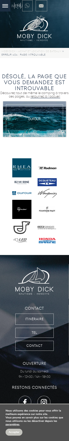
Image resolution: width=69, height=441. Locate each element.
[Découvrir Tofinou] (21, 210)
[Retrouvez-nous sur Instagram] (43, 402)
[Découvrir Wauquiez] (47, 193)
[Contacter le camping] (41, 5)
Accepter (14, 432)
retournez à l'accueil (45, 96)
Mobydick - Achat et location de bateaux (32, 51)
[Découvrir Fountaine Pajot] (47, 209)
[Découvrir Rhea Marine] (21, 168)
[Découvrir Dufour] (21, 193)
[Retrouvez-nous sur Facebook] (25, 402)
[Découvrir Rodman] (47, 168)
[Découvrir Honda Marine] (47, 241)
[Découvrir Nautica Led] (21, 241)
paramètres (12, 424)
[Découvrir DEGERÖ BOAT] (21, 228)
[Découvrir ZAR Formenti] (47, 228)
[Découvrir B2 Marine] (21, 182)
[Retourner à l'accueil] (34, 29)
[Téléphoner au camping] (27, 5)
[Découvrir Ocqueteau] (47, 182)
